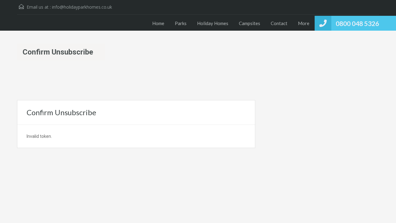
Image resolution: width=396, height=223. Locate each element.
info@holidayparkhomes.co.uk (82, 7)
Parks (181, 23)
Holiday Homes (212, 23)
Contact (279, 23)
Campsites (249, 23)
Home (158, 23)
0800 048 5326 (357, 23)
